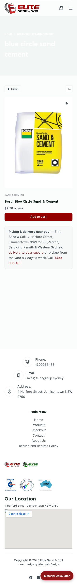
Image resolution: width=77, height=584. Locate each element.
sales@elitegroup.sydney (45, 378)
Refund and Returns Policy (38, 446)
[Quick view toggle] (66, 103)
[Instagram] (38, 577)
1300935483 (44, 365)
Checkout (38, 430)
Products (38, 425)
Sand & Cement (14, 194)
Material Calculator (57, 575)
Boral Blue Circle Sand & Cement (31, 201)
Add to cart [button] (38, 216)
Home (38, 420)
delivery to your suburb (26, 252)
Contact (39, 435)
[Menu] (70, 8)
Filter (14, 89)
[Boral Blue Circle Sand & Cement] (38, 142)
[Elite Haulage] (12, 464)
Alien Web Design (48, 564)
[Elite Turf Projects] (30, 464)
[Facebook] (30, 577)
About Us (39, 441)
